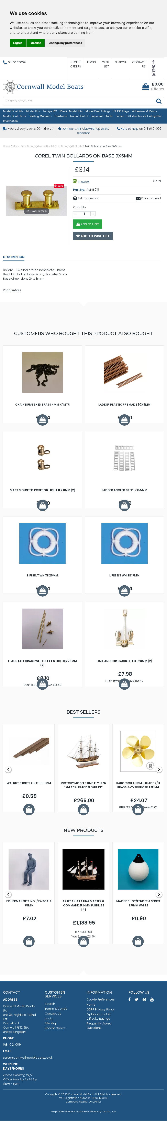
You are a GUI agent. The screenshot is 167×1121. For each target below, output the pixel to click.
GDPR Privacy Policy (101, 1009)
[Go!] (158, 101)
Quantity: (80, 207)
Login (91, 62)
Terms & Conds (56, 1009)
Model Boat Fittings (98, 111)
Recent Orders (75, 64)
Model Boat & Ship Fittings (54, 146)
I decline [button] (35, 42)
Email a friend (151, 198)
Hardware (61, 116)
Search (120, 62)
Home (6, 146)
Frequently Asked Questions (99, 1025)
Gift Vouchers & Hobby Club (144, 116)
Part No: (79, 190)
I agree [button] (17, 42)
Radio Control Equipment (86, 116)
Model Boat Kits (13, 111)
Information (10, 121)
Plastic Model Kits (71, 111)
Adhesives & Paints (144, 111)
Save (60, 185)
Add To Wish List (95, 236)
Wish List (105, 64)
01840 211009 (12, 1045)
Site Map (51, 1023)
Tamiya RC (50, 111)
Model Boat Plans (14, 116)
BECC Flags (121, 111)
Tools (109, 116)
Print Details (12, 290)
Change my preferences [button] (65, 42)
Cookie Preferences (101, 999)
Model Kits (33, 111)
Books (119, 116)
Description (13, 257)
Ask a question (88, 198)
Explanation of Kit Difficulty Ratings (99, 1016)
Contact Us (139, 64)
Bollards (77, 146)
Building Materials (40, 116)
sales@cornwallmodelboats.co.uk (28, 1058)
